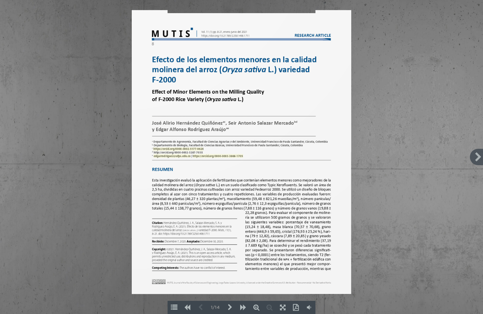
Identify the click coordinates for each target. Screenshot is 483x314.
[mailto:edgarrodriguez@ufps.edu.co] (172, 156)
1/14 (215, 307)
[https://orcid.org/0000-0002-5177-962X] (178, 149)
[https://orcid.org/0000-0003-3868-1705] (217, 156)
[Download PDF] (295, 307)
